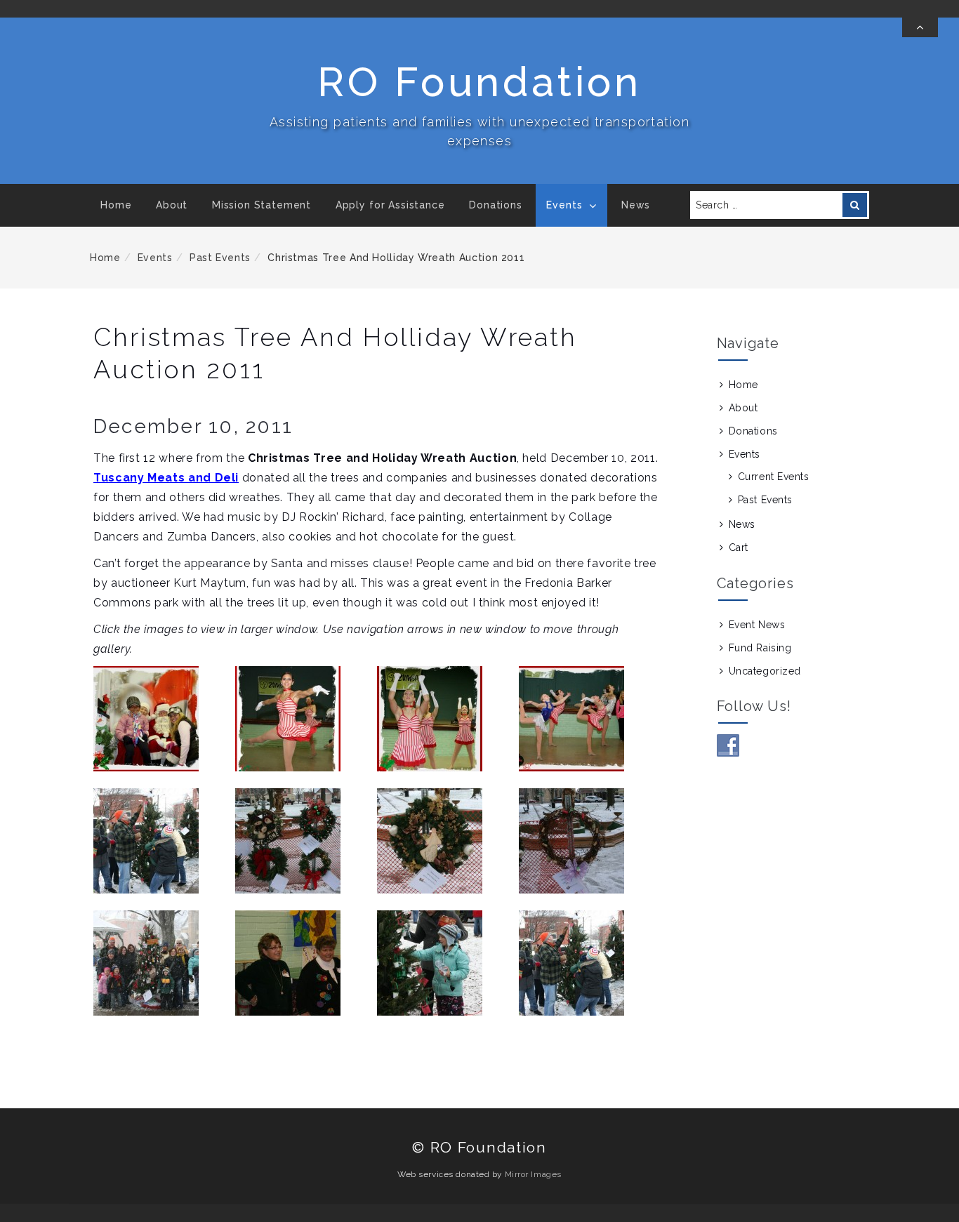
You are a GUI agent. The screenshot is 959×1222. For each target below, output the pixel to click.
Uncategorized (765, 671)
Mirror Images (533, 1174)
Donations (495, 205)
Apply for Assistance (390, 205)
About (171, 205)
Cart (738, 547)
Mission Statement (261, 205)
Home (115, 205)
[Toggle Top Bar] (920, 27)
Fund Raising (760, 647)
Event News (757, 624)
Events (564, 205)
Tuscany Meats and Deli (166, 477)
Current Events (773, 476)
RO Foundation (479, 82)
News (635, 205)
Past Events (220, 257)
